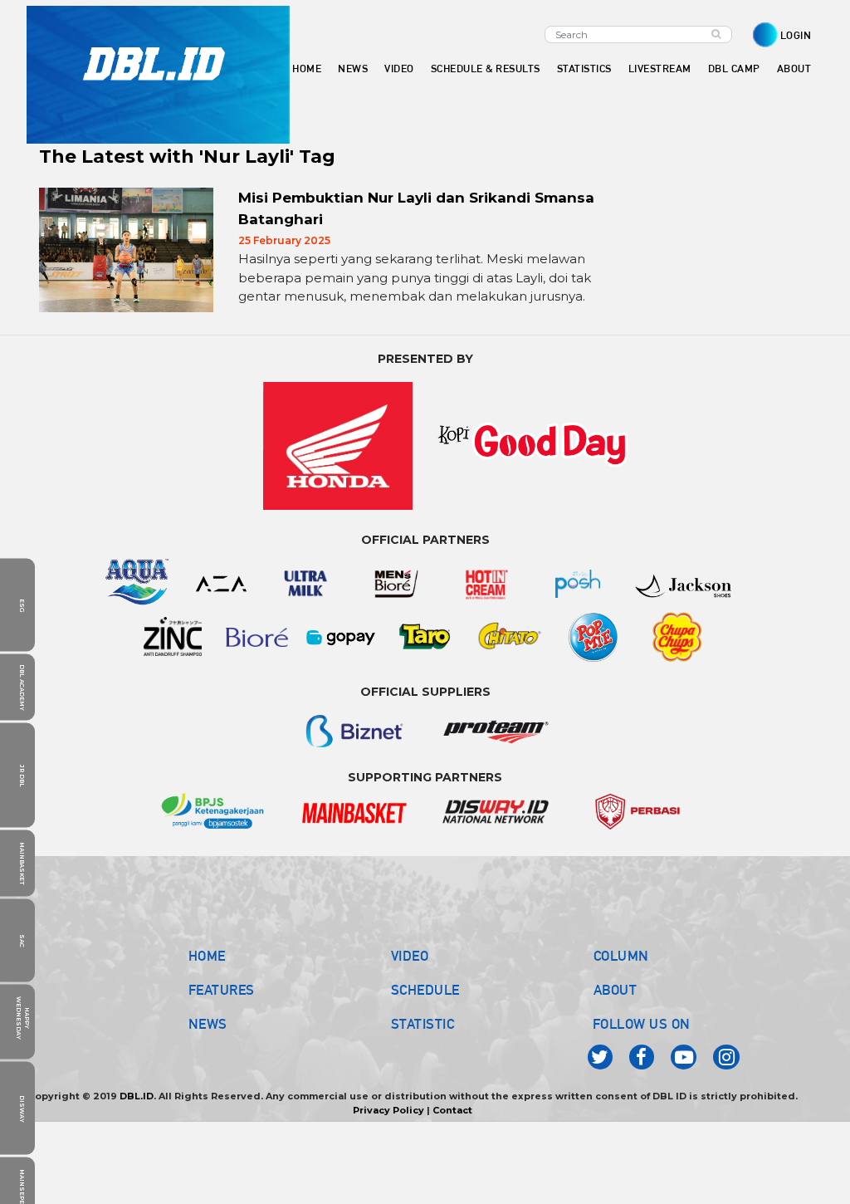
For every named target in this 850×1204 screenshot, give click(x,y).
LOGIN (796, 35)
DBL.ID (137, 1096)
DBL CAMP (734, 68)
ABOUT (616, 989)
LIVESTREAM (659, 68)
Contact (452, 1110)
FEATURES (221, 989)
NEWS (207, 1024)
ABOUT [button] (794, 68)
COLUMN (621, 955)
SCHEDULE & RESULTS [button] (485, 68)
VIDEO (399, 68)
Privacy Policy (388, 1110)
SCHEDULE (425, 989)
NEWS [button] (353, 68)
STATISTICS (584, 68)
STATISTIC (423, 1024)
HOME (306, 68)
